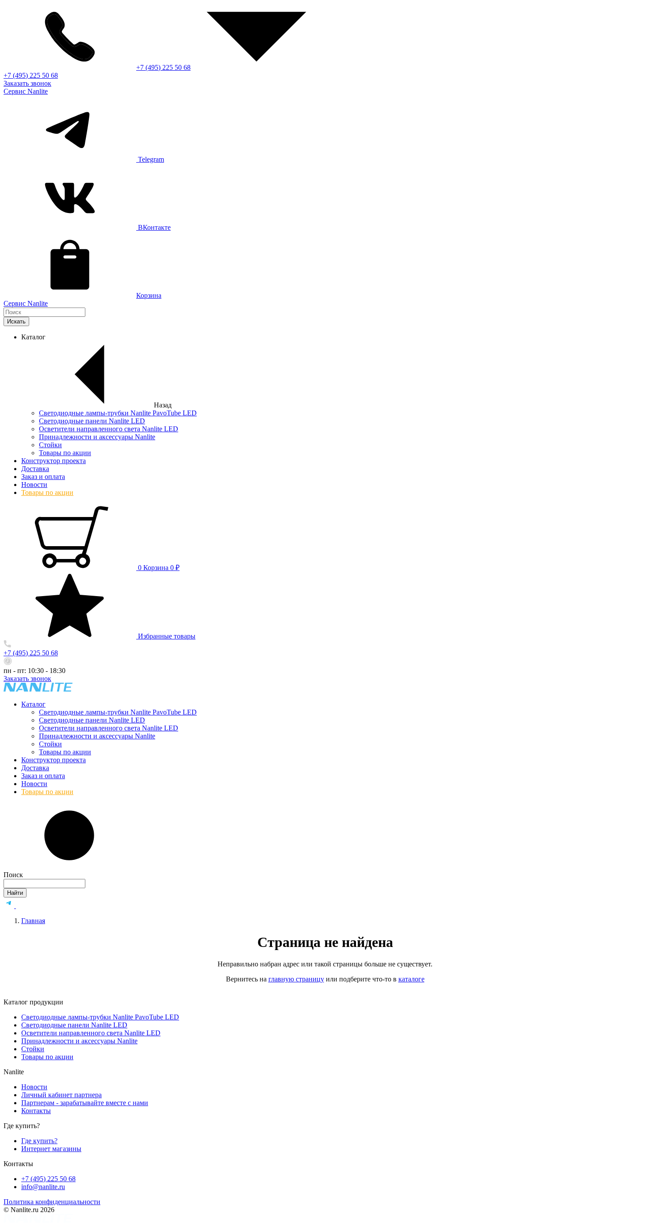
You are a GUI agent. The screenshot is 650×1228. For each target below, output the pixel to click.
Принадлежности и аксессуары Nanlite (97, 437)
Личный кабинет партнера (61, 1095)
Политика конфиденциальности (52, 1201)
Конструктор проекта (53, 460)
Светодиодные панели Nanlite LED (92, 421)
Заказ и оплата (43, 476)
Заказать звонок (27, 83)
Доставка (35, 468)
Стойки (50, 445)
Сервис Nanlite (26, 91)
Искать (16, 321)
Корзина (148, 295)
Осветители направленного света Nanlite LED (108, 429)
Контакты (36, 1110)
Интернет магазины (51, 1148)
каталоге (411, 979)
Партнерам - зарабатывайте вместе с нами (84, 1102)
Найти (15, 893)
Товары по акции (65, 452)
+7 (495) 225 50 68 (163, 67)
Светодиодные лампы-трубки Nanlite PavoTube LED (118, 413)
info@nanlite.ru (43, 1186)
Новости (34, 484)
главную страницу (296, 979)
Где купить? (39, 1140)
